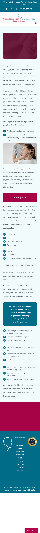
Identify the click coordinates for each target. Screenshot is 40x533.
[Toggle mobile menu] (36, 23)
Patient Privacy (17, 490)
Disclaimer (8, 490)
